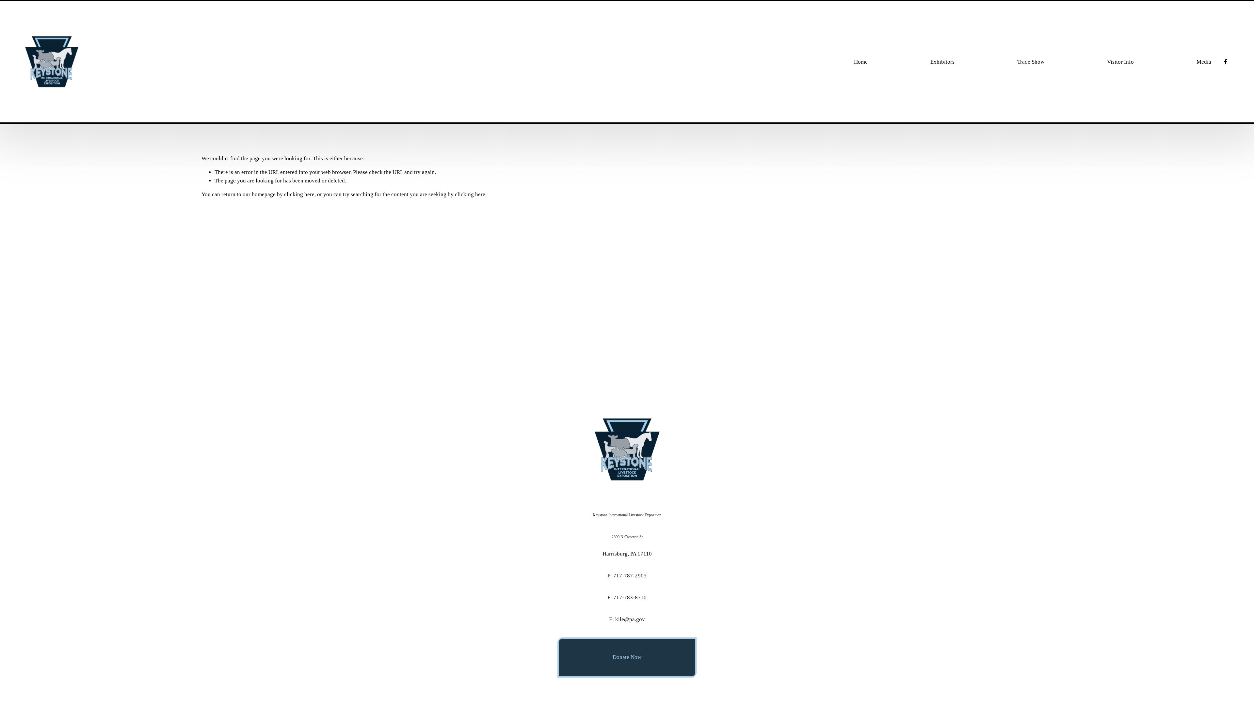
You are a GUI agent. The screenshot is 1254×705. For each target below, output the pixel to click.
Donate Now (627, 657)
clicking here (299, 194)
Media (1204, 62)
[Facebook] (1225, 61)
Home (861, 62)
